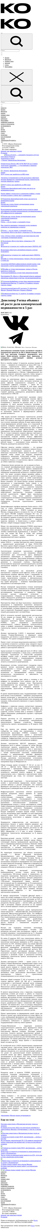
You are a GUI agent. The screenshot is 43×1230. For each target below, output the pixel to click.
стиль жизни (5, 220)
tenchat (19, 151)
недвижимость (6, 126)
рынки (3, 113)
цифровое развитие (7, 122)
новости (3, 108)
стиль (7, 65)
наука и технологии (7, 124)
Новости (12, 156)
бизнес (7, 58)
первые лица (9, 61)
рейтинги (4, 119)
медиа (3, 129)
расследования (6, 137)
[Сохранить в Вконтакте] (16, 330)
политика (4, 135)
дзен (8, 151)
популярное (5, 156)
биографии (8, 67)
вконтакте (13, 151)
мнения (7, 63)
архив (3, 138)
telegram (3, 151)
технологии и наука (7, 158)
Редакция (4, 153)
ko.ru (32, 1225)
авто (2, 128)
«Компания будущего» (8, 140)
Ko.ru (35, 1220)
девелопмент (5, 1115)
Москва (12, 1115)
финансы (8, 59)
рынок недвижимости (23, 1115)
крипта (3, 131)
